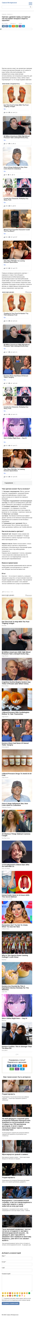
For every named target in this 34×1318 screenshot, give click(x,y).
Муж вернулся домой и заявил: (15, 1154)
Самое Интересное (9, 3)
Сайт (3, 1268)
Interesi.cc (13, 23)
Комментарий (6, 1274)
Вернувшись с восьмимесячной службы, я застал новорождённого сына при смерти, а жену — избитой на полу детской (17, 1203)
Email (4, 1262)
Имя (3, 1256)
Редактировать (8, 1094)
